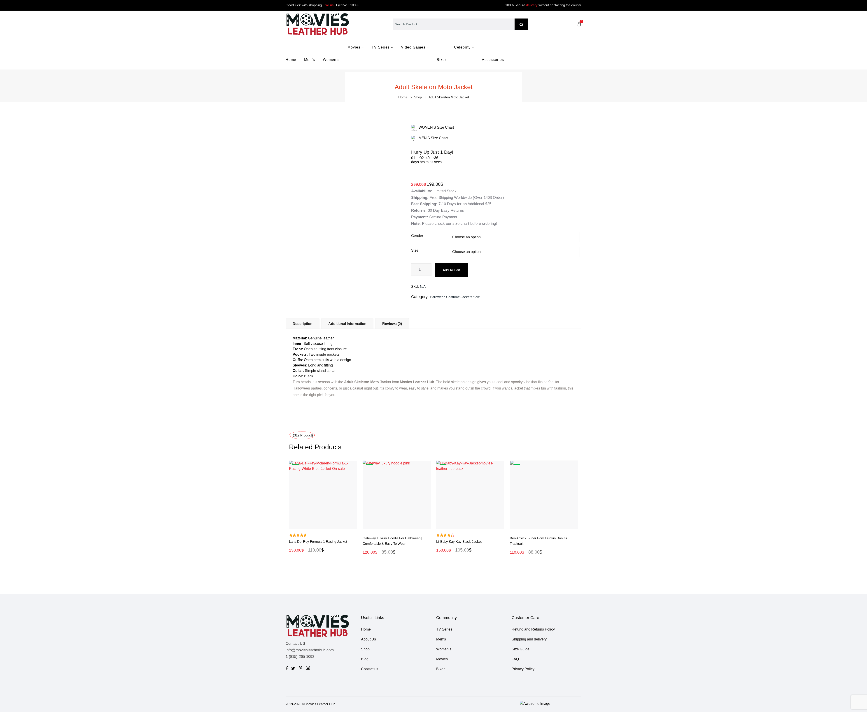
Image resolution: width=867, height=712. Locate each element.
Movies (353, 47)
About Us (368, 639)
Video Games (413, 47)
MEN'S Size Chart (433, 138)
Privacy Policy (523, 669)
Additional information (347, 324)
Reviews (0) (392, 324)
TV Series (381, 47)
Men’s (309, 60)
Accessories (493, 60)
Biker (441, 60)
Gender (417, 236)
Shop (418, 97)
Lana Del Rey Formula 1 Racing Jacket (318, 541)
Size (414, 250)
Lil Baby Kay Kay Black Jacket (459, 541)
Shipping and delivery (529, 639)
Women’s (331, 60)
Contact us (369, 669)
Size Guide (520, 649)
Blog (364, 659)
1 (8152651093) (347, 5)
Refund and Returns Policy (533, 629)
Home (291, 60)
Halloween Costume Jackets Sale (455, 297)
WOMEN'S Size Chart (436, 127)
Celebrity (462, 47)
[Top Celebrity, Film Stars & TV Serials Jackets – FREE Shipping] (318, 24)
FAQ (515, 659)
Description (302, 324)
